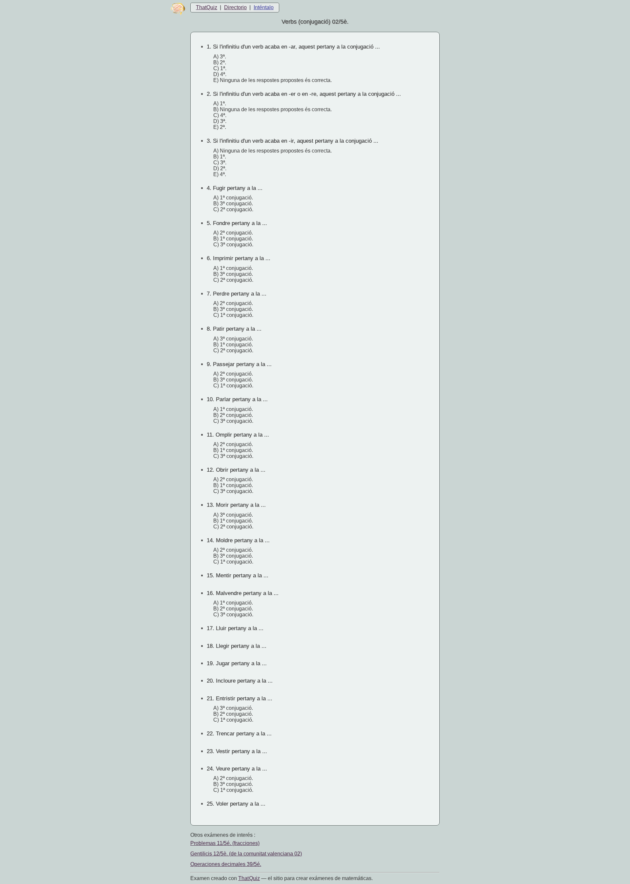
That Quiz (249, 878)
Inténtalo (264, 7)
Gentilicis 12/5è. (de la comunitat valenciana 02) (246, 853)
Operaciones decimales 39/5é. (225, 864)
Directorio (235, 7)
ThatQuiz (206, 7)
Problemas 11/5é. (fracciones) (225, 843)
